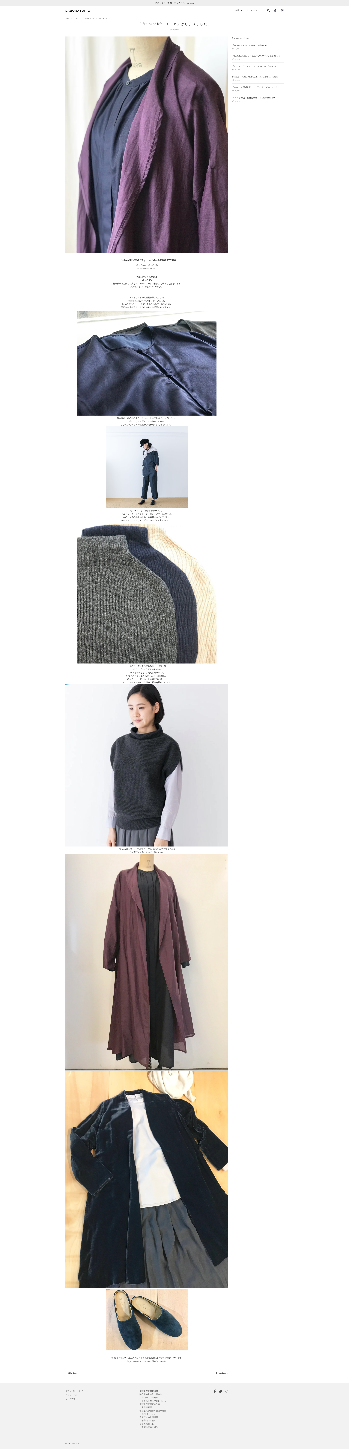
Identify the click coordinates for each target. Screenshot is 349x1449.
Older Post (72, 1373)
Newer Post (221, 1373)
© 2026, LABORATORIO (73, 1443)
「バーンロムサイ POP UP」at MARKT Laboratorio (254, 66)
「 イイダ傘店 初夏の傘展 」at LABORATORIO (253, 97)
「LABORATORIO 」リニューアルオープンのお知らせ (256, 55)
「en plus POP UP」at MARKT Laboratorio (250, 45)
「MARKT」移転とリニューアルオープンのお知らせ (256, 87)
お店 (237, 10)
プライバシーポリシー (75, 1391)
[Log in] (275, 10)
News (76, 18)
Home (67, 18)
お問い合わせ (71, 1395)
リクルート (252, 10)
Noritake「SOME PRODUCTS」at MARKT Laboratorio (255, 76)
